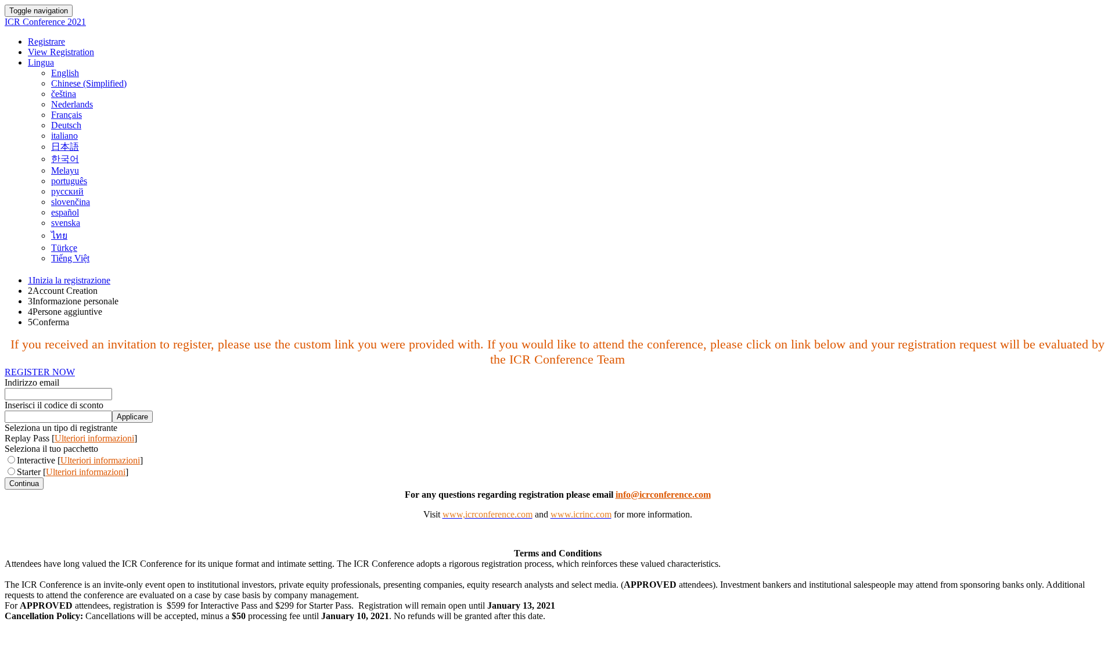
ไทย (59, 235)
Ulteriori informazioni (94, 438)
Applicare (132, 416)
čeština (63, 94)
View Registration (61, 52)
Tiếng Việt (70, 258)
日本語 (65, 147)
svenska (65, 223)
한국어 (65, 159)
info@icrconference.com (663, 494)
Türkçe (64, 248)
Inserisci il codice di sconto (54, 405)
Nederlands (72, 104)
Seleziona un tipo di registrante (61, 428)
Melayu (65, 170)
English (65, 73)
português (69, 181)
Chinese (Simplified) (89, 83)
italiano (64, 136)
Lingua (41, 62)
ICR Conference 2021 (45, 22)
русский (67, 191)
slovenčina (70, 202)
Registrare (46, 41)
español (65, 212)
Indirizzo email (32, 382)
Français (66, 115)
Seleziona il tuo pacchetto (51, 449)
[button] (40, 372)
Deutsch (66, 125)
